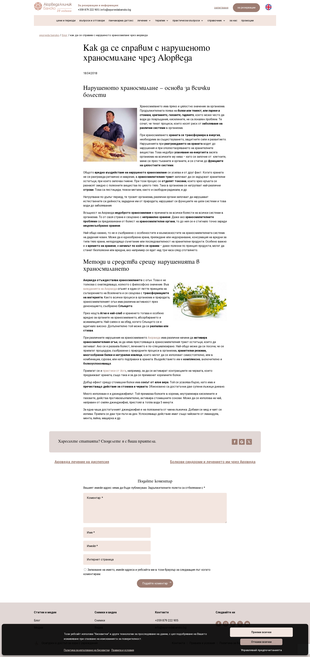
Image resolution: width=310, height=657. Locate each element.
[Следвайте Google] (242, 442)
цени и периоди (66, 20)
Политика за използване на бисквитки (87, 650)
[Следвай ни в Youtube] (247, 624)
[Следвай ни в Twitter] (240, 624)
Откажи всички (261, 642)
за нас (233, 20)
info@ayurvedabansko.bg (116, 9)
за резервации (246, 7)
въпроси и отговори (92, 20)
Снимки (100, 620)
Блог (37, 620)
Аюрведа (154, 337)
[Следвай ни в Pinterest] (233, 624)
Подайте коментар (155, 583)
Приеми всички (261, 632)
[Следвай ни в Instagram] (226, 624)
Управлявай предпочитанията (261, 650)
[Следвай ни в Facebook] (218, 624)
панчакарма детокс (121, 20)
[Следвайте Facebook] (235, 442)
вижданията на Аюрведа (100, 288)
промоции (247, 20)
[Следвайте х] (249, 442)
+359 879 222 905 (88, 9)
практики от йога (114, 370)
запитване (221, 7)
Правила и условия (122, 650)
